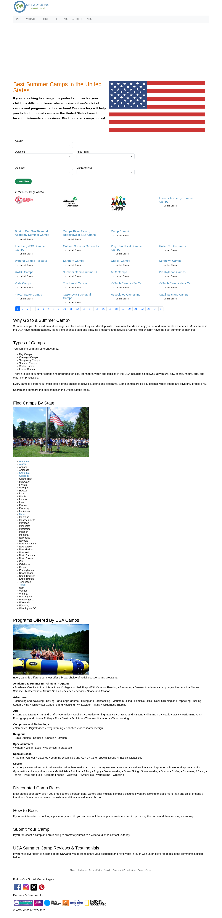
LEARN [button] (65, 19)
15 (96, 309)
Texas (22, 585)
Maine (22, 514)
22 (142, 309)
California (24, 473)
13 (83, 309)
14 (90, 309)
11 (71, 309)
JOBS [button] (46, 19)
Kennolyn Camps (170, 260)
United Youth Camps (172, 246)
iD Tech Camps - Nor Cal (175, 283)
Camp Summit (120, 231)
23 (148, 309)
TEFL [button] (55, 19)
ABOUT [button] (90, 19)
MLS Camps (119, 272)
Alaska (23, 464)
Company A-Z (119, 870)
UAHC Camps (24, 272)
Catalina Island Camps (173, 294)
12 (77, 309)
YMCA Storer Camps (28, 294)
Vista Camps (23, 283)
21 (135, 309)
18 (116, 309)
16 (103, 309)
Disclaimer (82, 870)
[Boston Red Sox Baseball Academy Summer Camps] (24, 201)
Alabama (24, 461)
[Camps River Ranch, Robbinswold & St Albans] (71, 203)
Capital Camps (120, 260)
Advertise (131, 870)
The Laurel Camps (75, 283)
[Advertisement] (111, 45)
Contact (148, 870)
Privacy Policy (95, 870)
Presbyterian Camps (172, 272)
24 (155, 309)
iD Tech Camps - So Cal (126, 283)
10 (64, 309)
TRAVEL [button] (18, 19)
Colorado (24, 476)
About (72, 870)
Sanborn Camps (73, 260)
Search (107, 870)
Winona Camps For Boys (31, 260)
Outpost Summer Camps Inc (81, 246)
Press (140, 870)
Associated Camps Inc (125, 294)
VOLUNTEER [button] (32, 19)
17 (109, 309)
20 (129, 309)
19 (122, 309)
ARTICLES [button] (77, 19)
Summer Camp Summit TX (80, 272)
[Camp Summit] (118, 204)
